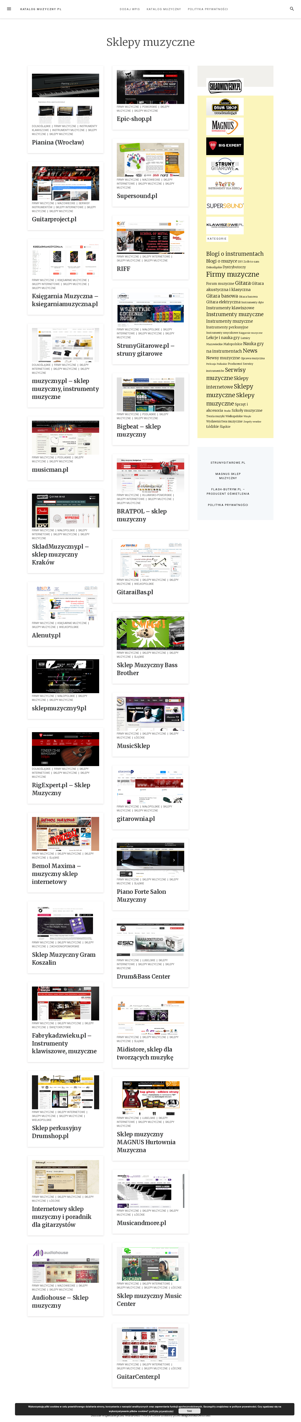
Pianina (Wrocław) (58, 142)
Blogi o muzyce (221, 261)
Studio (227, 410)
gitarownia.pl (136, 818)
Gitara (243, 283)
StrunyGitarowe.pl (228, 462)
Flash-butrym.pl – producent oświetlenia (228, 491)
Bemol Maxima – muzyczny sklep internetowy (56, 874)
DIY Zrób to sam (248, 261)
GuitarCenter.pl (138, 1376)
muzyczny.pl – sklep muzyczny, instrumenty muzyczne (65, 389)
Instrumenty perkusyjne (227, 327)
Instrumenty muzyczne (68, 130)
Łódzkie (139, 737)
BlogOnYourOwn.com (195, 1415)
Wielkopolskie (144, 583)
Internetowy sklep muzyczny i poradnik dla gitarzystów (62, 1216)
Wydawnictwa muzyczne (224, 421)
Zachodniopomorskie (64, 946)
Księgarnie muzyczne (72, 280)
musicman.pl (50, 469)
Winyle (247, 416)
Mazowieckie (151, 179)
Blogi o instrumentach (235, 253)
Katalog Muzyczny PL (41, 9)
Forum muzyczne (220, 283)
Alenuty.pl (46, 635)
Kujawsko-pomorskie (157, 495)
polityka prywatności (161, 1411)
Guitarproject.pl (54, 219)
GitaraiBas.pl (135, 592)
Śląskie (139, 656)
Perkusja (211, 364)
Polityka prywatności (208, 9)
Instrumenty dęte (252, 302)
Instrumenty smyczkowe (222, 332)
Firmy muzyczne (65, 126)
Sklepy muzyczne (61, 134)
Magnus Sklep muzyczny (228, 476)
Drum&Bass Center (143, 976)
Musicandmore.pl (141, 1223)
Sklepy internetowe (70, 207)
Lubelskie (148, 960)
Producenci (235, 363)
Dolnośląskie (41, 126)
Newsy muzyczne (223, 358)
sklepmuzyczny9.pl (59, 708)
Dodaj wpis (130, 9)
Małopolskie (151, 329)
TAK (189, 1411)
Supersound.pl (137, 196)
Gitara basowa (222, 296)
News (250, 350)
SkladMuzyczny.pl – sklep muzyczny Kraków (60, 554)
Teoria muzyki (215, 416)
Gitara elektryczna (223, 302)
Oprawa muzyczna (253, 358)
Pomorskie (149, 106)
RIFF (123, 268)
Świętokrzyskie (60, 1027)
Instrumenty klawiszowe (230, 308)
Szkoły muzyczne (247, 410)
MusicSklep (133, 746)
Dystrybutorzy (234, 267)
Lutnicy (245, 338)
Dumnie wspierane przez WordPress (116, 1415)
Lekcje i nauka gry (223, 337)
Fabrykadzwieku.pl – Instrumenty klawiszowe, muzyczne (64, 1043)
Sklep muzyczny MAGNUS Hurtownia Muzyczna (146, 1142)
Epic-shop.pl (134, 118)
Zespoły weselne (252, 421)
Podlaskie (149, 414)
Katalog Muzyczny (164, 9)
